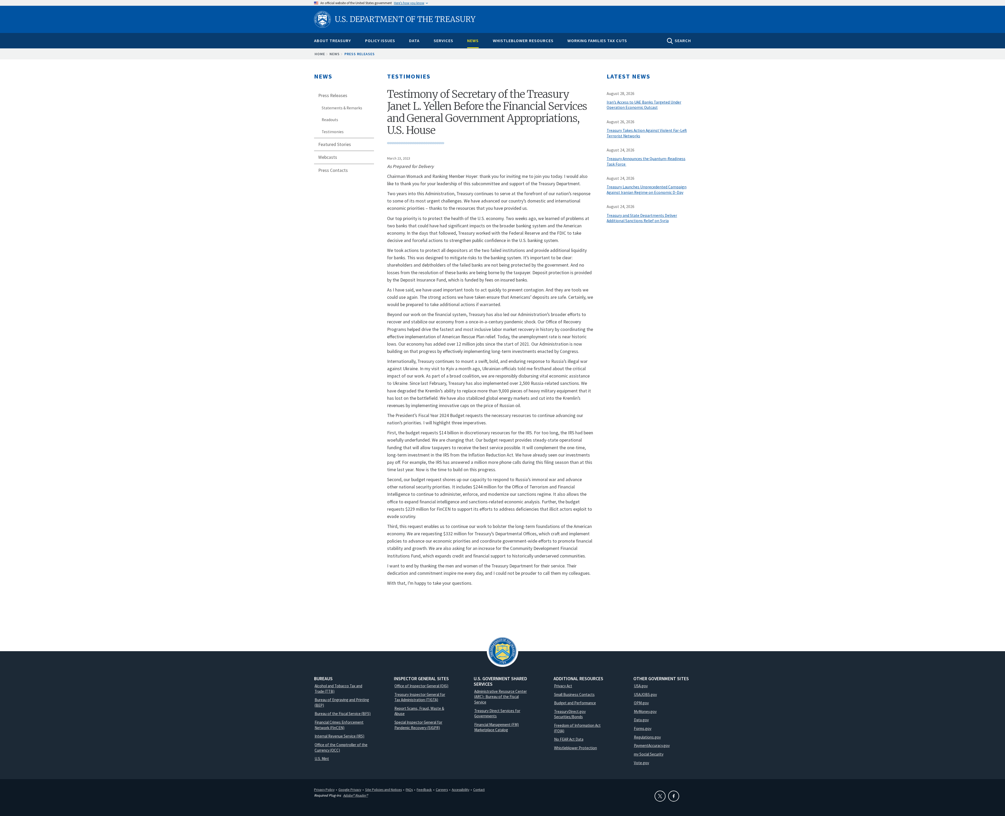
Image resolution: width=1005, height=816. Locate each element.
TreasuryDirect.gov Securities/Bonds (570, 714)
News (473, 40)
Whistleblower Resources (523, 40)
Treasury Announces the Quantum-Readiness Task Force (646, 161)
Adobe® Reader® (355, 795)
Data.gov (641, 719)
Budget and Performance (575, 702)
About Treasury (332, 40)
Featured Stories (334, 144)
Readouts (330, 119)
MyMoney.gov (645, 711)
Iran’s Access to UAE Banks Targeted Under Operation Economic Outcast (644, 105)
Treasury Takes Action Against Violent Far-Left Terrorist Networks (647, 133)
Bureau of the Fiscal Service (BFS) (343, 713)
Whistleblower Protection (575, 747)
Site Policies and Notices (383, 789)
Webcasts (327, 157)
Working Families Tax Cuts (597, 40)
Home (320, 54)
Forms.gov (642, 728)
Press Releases (359, 54)
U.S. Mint (322, 758)
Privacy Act (563, 685)
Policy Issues (380, 40)
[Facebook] (673, 796)
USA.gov (641, 685)
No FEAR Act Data (568, 739)
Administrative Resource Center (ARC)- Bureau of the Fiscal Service (500, 697)
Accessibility (460, 789)
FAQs (409, 789)
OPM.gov (641, 702)
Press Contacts (333, 170)
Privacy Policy (324, 789)
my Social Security (648, 754)
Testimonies (333, 131)
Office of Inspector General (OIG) (421, 685)
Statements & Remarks (342, 107)
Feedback (424, 789)
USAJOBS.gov (645, 694)
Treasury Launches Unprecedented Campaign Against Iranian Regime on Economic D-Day (646, 189)
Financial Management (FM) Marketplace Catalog (496, 727)
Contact (479, 789)
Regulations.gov (647, 737)
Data (414, 40)
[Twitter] (660, 796)
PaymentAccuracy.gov (652, 745)
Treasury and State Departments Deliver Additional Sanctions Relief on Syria (642, 218)
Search (683, 40)
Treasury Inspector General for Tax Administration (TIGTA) (419, 697)
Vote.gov (641, 762)
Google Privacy (349, 789)
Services (443, 40)
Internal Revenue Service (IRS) (339, 736)
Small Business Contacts (574, 694)
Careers (442, 789)
